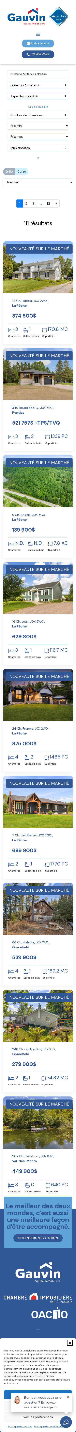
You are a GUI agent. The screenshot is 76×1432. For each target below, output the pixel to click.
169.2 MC (58, 970)
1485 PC (59, 756)
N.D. (19, 543)
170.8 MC (58, 329)
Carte (21, 171)
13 (48, 203)
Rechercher (38, 107)
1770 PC (59, 863)
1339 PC (59, 436)
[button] (70, 1343)
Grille (9, 171)
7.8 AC (61, 543)
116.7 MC (59, 650)
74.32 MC (57, 1077)
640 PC (59, 1184)
